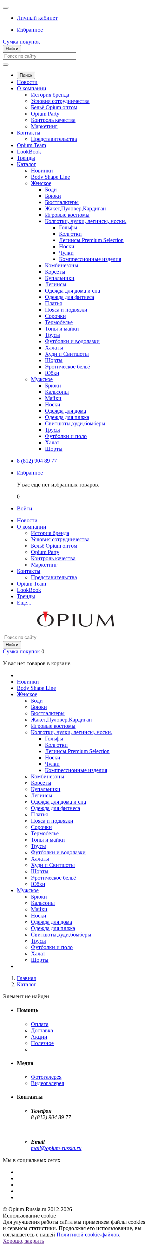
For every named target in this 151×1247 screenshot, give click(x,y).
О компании (31, 88)
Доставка (42, 1030)
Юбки (52, 373)
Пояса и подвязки (66, 310)
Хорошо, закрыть (23, 1241)
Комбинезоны (61, 265)
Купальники (59, 278)
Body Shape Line (50, 177)
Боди (51, 189)
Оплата (39, 1024)
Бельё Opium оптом (54, 107)
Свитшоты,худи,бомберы (75, 423)
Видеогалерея (47, 1083)
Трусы (52, 335)
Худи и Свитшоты (67, 354)
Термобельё (59, 322)
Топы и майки (62, 329)
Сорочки (55, 316)
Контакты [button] (28, 571)
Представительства (54, 139)
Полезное (42, 1043)
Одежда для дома (65, 411)
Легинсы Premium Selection (91, 240)
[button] (37, 18)
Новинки (42, 171)
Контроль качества (53, 120)
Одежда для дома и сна (72, 291)
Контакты (28, 133)
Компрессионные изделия (90, 259)
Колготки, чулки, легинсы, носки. (85, 221)
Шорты (54, 360)
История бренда (50, 95)
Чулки (66, 253)
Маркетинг (44, 126)
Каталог (26, 164)
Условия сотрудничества (60, 101)
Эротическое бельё (67, 367)
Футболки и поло (66, 436)
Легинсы (55, 284)
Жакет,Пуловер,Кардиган (75, 208)
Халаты (54, 348)
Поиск (26, 75)
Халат (52, 442)
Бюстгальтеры (62, 202)
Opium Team (31, 145)
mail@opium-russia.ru (56, 1148)
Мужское (42, 379)
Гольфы (68, 227)
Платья (53, 303)
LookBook (29, 152)
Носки (66, 246)
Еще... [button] (24, 603)
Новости (27, 82)
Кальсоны (57, 392)
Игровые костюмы (67, 215)
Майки (53, 398)
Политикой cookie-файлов (88, 1235)
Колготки (70, 234)
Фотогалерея (46, 1077)
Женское (41, 183)
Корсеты (55, 272)
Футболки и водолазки (72, 341)
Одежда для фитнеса (69, 297)
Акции (39, 1037)
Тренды (26, 158)
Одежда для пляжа (67, 417)
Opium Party (45, 114)
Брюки (53, 196)
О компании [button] (31, 527)
